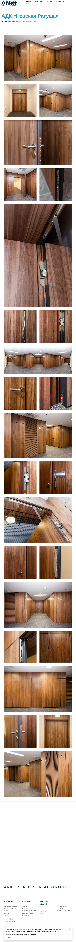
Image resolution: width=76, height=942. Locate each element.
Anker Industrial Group (36, 887)
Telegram (60, 908)
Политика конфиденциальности (29, 909)
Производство (43, 909)
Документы (60, 1)
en (23, 3)
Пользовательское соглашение (28, 914)
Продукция (26, 1)
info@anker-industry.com (8, 915)
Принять (9, 937)
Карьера (49, 1)
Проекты (38, 1)
